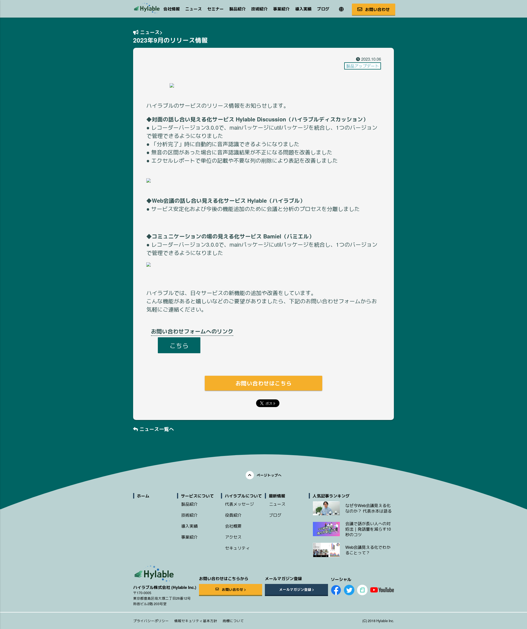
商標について (233, 620)
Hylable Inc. (385, 620)
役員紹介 (233, 515)
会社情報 (171, 9)
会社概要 (233, 526)
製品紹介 (237, 9)
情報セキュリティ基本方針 (195, 620)
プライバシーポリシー (151, 620)
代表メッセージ (239, 504)
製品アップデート (362, 66)
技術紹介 (259, 9)
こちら (179, 345)
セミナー (215, 9)
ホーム (143, 496)
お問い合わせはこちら (264, 383)
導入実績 (303, 9)
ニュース (193, 9)
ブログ (323, 9)
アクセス (233, 537)
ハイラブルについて (243, 496)
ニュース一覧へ (156, 428)
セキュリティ (237, 548)
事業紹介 (281, 9)
